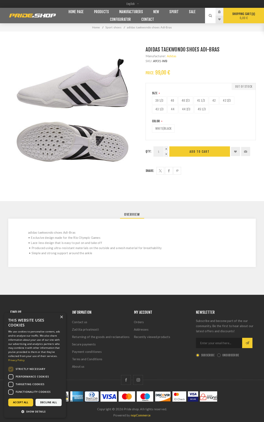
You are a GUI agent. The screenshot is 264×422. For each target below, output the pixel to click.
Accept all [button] (20, 402)
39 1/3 (159, 101)
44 (172, 109)
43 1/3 (159, 109)
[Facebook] (126, 380)
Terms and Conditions (87, 359)
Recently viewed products (152, 337)
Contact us (79, 322)
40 (172, 101)
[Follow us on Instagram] (138, 380)
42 (214, 101)
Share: (150, 171)
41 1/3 (201, 101)
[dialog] (35, 365)
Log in (222, 11)
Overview (132, 214)
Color (156, 121)
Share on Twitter (160, 171)
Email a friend (245, 151)
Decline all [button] (48, 402)
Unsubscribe (230, 355)
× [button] (61, 317)
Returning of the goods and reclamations (101, 337)
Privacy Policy (16, 360)
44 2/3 (186, 109)
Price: (150, 73)
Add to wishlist (235, 151)
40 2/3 (186, 101)
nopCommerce (141, 415)
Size (155, 93)
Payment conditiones (87, 351)
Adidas (171, 56)
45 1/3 (202, 109)
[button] (35, 411)
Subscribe (207, 355)
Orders (139, 322)
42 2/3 (227, 101)
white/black (163, 129)
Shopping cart (243, 16)
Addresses (141, 329)
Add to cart (200, 152)
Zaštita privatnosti (85, 329)
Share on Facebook (169, 171)
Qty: (148, 151)
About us (78, 366)
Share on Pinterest (177, 171)
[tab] (132, 214)
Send (247, 343)
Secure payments (84, 344)
